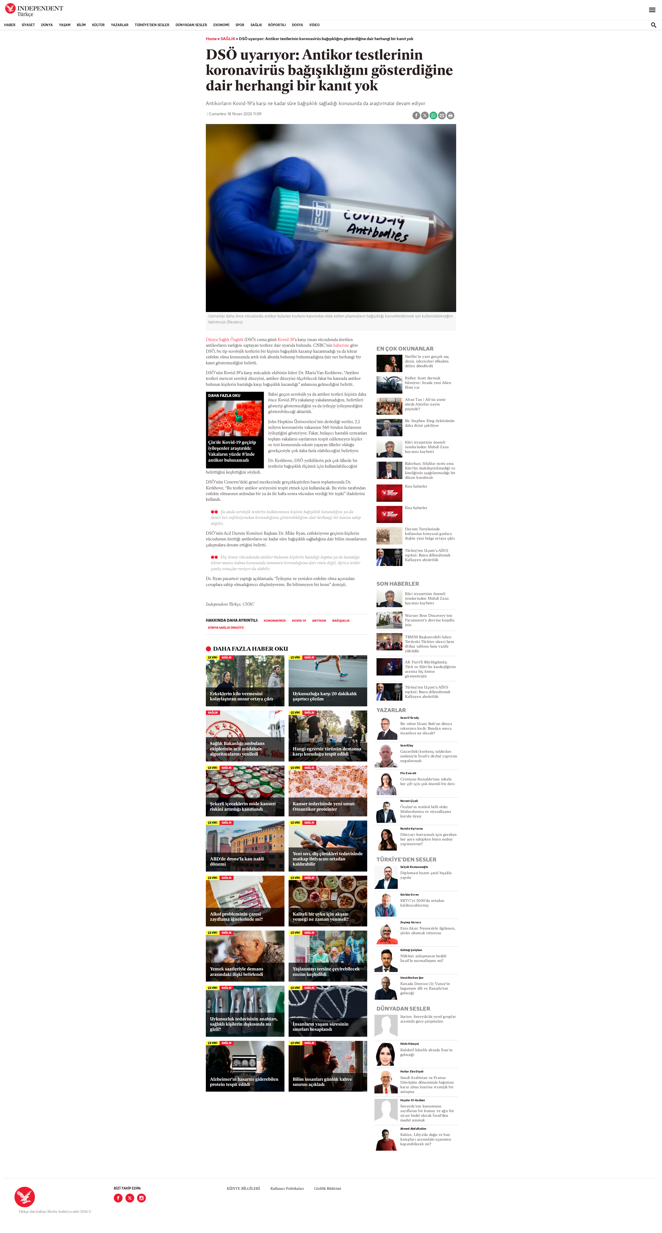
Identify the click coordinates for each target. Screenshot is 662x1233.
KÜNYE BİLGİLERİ (243, 1189)
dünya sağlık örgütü (226, 627)
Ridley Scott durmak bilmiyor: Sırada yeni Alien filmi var (428, 383)
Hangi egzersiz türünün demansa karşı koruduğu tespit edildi (327, 752)
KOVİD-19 (299, 620)
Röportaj (277, 25)
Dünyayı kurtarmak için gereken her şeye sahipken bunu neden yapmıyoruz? (428, 839)
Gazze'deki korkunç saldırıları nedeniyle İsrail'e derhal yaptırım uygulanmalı (428, 756)
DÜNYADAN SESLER (191, 25)
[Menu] (652, 10)
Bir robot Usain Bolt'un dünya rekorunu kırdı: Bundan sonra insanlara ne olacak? (426, 728)
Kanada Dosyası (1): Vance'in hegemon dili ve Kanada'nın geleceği (425, 988)
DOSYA (297, 25)
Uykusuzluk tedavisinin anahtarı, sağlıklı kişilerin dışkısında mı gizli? (244, 1024)
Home (211, 39)
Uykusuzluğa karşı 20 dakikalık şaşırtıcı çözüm (325, 696)
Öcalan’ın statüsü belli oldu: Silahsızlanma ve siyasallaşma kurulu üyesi (425, 811)
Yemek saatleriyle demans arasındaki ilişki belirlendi (236, 972)
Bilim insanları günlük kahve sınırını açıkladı (322, 1082)
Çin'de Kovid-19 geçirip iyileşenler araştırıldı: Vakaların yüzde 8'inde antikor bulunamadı (232, 451)
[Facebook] (118, 1198)
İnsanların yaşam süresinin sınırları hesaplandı (321, 1027)
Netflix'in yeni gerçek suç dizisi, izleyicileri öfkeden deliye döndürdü (427, 361)
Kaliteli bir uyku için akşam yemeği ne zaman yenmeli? (321, 917)
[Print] (450, 115)
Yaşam (65, 25)
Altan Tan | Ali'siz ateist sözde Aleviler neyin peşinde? (425, 404)
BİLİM (81, 25)
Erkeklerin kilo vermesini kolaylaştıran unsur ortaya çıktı (241, 696)
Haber (10, 25)
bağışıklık (341, 620)
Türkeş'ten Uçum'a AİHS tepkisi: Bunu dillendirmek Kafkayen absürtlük (428, 555)
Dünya (47, 25)
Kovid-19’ (286, 340)
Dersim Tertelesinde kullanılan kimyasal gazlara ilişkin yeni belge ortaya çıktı (430, 534)
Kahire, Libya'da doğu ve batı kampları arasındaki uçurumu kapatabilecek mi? (425, 1139)
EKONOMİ (221, 25)
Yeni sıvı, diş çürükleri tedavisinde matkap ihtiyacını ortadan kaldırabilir (328, 859)
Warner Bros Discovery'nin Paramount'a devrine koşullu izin (429, 620)
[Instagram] (141, 1198)
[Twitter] (129, 1198)
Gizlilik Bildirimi (327, 1189)
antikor (319, 620)
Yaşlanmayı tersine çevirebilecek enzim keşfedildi (326, 972)
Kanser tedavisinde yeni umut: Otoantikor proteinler (324, 806)
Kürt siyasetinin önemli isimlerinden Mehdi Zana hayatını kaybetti (427, 447)
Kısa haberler (416, 487)
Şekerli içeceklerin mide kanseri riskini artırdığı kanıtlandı (243, 806)
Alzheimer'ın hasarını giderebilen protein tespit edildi (244, 1082)
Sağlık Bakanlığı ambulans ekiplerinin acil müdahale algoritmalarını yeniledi (237, 749)
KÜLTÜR (98, 25)
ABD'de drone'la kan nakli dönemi (237, 862)
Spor (240, 25)
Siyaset (28, 25)
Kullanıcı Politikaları (287, 1189)
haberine (341, 346)
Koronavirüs (275, 620)
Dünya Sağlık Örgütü (224, 340)
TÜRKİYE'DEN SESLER (152, 25)
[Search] (653, 25)
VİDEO (314, 25)
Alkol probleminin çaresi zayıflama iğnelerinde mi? (236, 917)
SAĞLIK (256, 25)
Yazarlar (120, 25)
